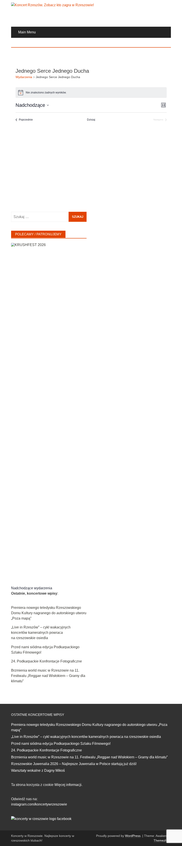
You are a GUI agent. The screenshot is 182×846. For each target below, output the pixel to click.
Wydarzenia (24, 77)
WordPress (132, 836)
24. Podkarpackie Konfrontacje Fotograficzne (46, 661)
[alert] (91, 92)
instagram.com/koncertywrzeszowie (39, 804)
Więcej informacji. (68, 785)
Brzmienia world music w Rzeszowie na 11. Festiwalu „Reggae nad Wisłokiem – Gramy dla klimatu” (48, 675)
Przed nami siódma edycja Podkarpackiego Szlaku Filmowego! (61, 743)
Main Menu (27, 32)
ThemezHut (162, 840)
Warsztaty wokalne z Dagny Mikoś (38, 770)
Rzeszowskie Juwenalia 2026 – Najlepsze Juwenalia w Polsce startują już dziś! (73, 764)
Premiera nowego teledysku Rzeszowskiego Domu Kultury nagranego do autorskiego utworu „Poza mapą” (48, 613)
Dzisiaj (91, 119)
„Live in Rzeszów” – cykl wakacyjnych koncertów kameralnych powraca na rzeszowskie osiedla (41, 632)
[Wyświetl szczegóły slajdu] (49, 410)
